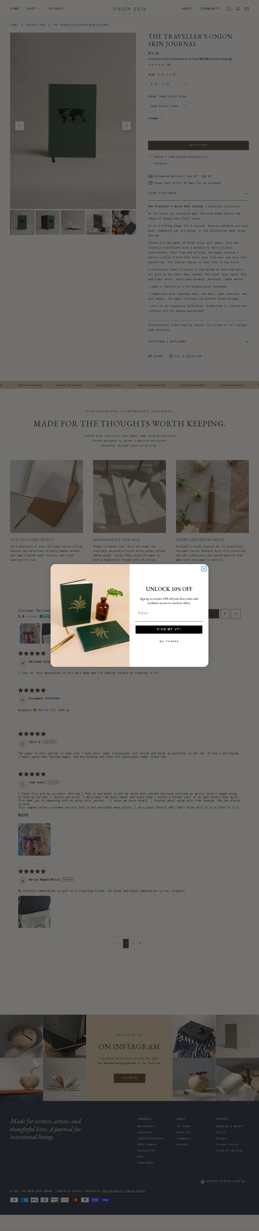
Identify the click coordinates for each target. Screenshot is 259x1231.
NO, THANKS (169, 642)
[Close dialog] (204, 568)
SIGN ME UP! (169, 629)
